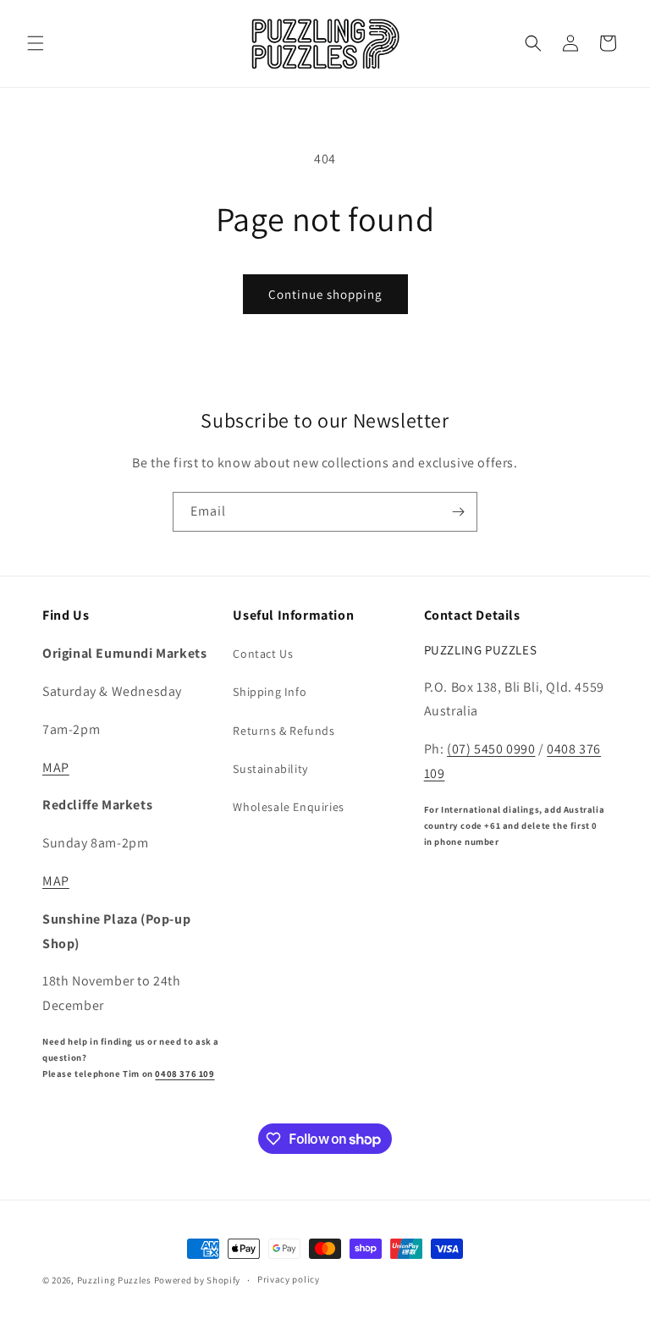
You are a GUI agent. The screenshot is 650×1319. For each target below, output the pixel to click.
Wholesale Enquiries (288, 806)
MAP (55, 767)
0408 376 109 (184, 1073)
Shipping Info (269, 691)
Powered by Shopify (197, 1280)
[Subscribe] (457, 512)
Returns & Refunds (283, 730)
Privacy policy (288, 1279)
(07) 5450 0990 (491, 749)
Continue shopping (325, 294)
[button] (35, 43)
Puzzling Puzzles (114, 1280)
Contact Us (263, 653)
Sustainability (270, 768)
